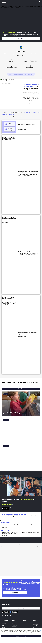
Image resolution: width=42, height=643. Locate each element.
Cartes (3, 625)
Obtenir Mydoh (15, 592)
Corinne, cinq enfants (4, 527)
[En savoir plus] (9, 127)
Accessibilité (35, 622)
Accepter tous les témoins (21, 636)
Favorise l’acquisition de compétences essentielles (13, 514)
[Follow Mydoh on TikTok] (10, 615)
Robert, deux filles (4, 535)
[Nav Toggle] (39, 2)
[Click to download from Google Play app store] (14, 508)
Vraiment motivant (5, 522)
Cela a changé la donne (7, 530)
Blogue (23, 622)
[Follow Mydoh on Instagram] (5, 615)
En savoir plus (21, 388)
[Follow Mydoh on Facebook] (2, 615)
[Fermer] (40, 630)
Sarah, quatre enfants (4, 518)
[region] (21, 635)
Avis (33, 627)
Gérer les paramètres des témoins (21, 639)
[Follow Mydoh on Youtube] (7, 615)
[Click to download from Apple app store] (5, 508)
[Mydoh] (4, 2)
